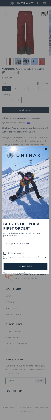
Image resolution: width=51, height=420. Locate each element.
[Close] (46, 149)
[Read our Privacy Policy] (46, 257)
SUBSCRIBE (25, 266)
